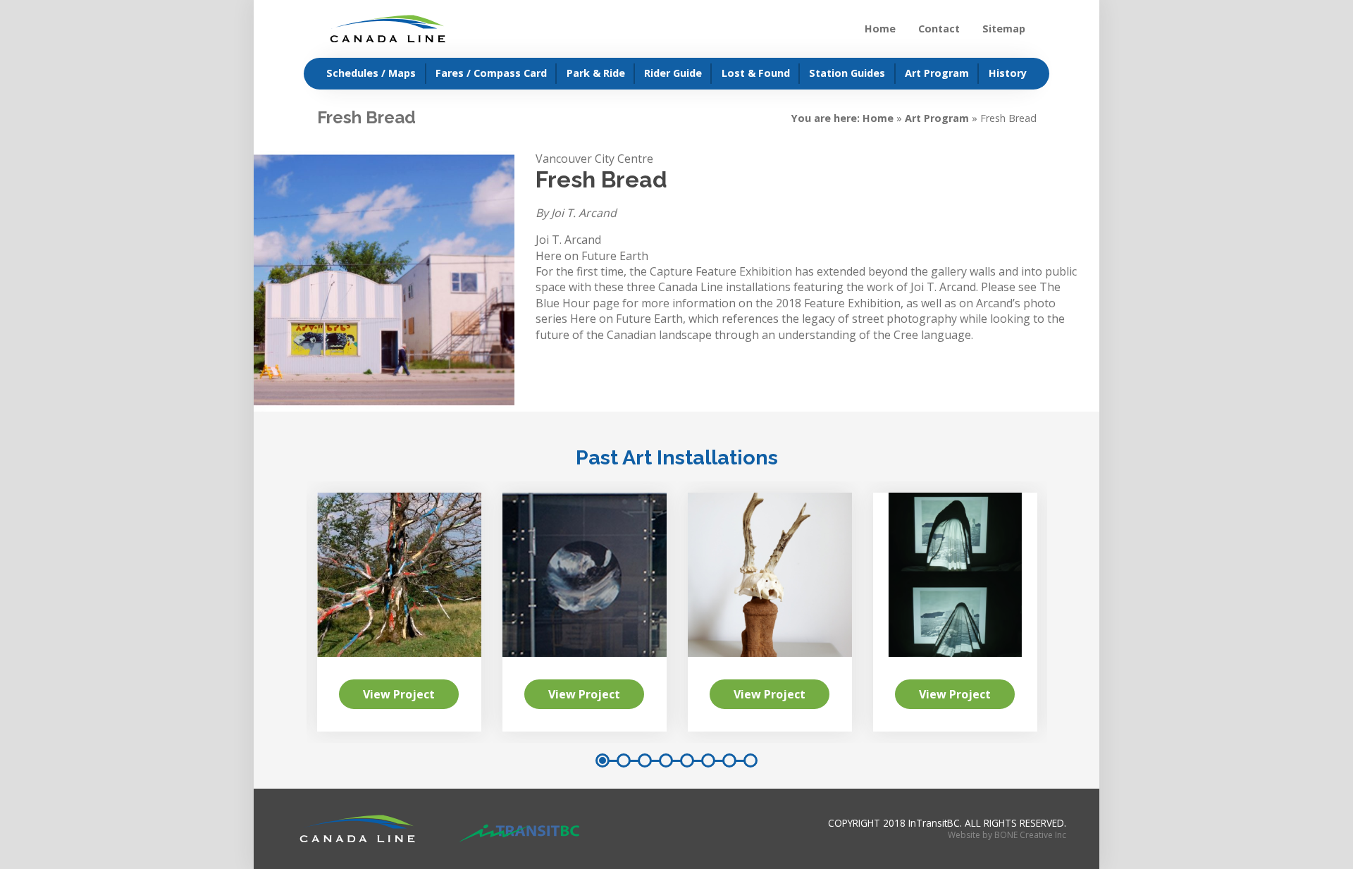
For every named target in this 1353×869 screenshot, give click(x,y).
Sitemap (1003, 28)
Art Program (937, 73)
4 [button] (665, 760)
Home (880, 28)
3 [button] (644, 760)
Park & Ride (596, 73)
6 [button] (708, 760)
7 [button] (729, 760)
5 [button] (687, 760)
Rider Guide (673, 73)
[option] (770, 612)
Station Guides (847, 73)
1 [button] (602, 760)
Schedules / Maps (371, 73)
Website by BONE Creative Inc (1007, 835)
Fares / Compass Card (491, 73)
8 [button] (750, 760)
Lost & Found (756, 73)
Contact (939, 28)
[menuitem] (365, 74)
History (1008, 73)
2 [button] (623, 760)
